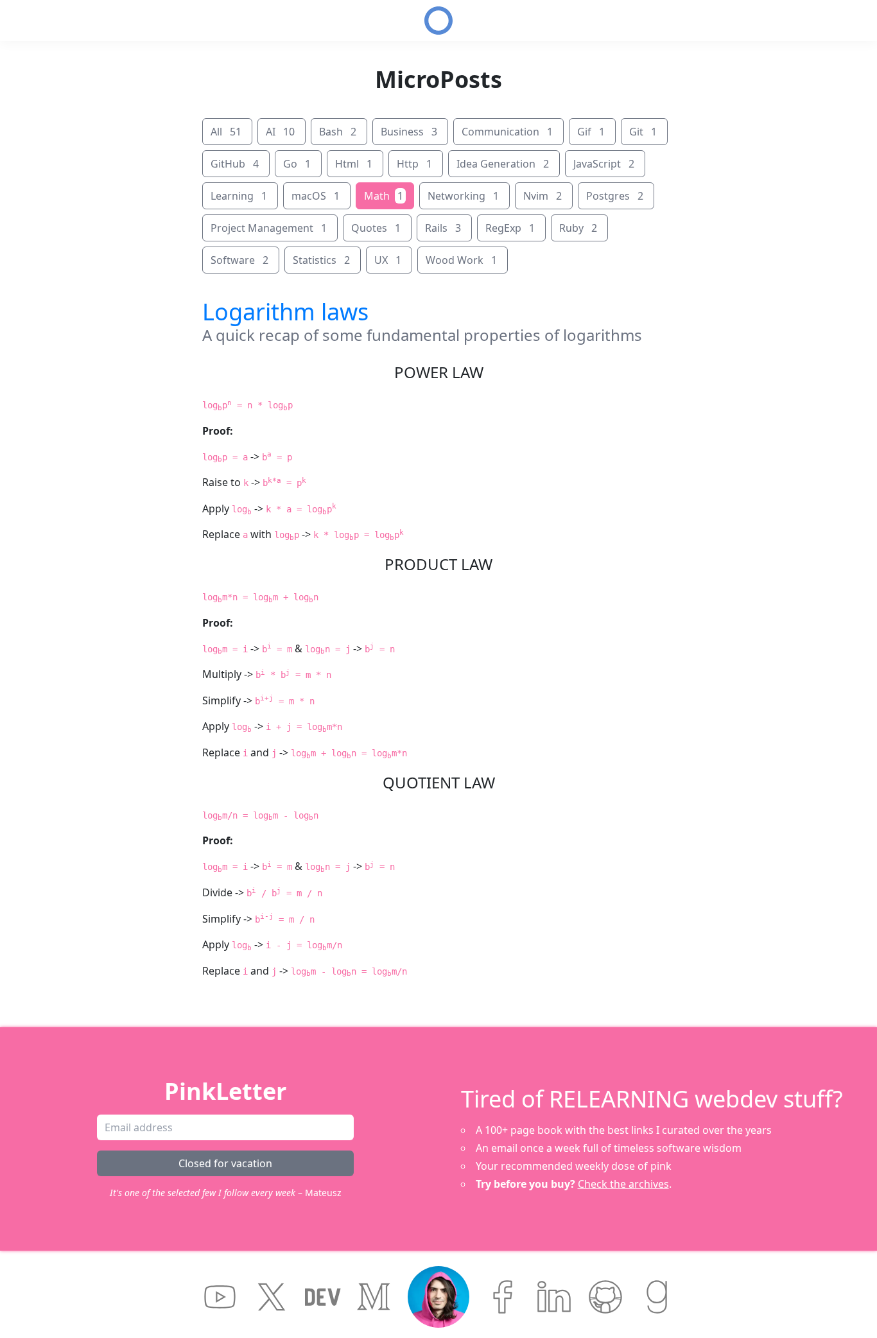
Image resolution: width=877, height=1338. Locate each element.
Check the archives (623, 1184)
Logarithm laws (285, 311)
